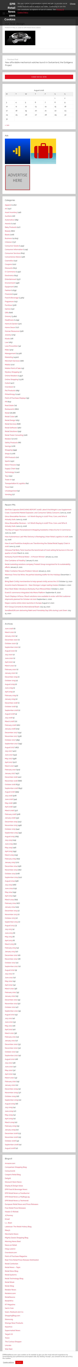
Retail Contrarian (11, 1264)
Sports (7, 461)
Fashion (8, 290)
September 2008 (11, 1145)
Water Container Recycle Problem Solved (21, 571)
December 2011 (11, 1000)
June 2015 (9, 844)
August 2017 (10, 747)
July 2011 (8, 1018)
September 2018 (11, 710)
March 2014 (9, 900)
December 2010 (11, 1044)
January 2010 (10, 1085)
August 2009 (10, 1104)
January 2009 (10, 1130)
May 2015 (8, 848)
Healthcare (9, 320)
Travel (7, 487)
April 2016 (8, 807)
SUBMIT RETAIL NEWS (39, 77)
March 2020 (9, 666)
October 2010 (10, 1052)
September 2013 (11, 922)
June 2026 (9, 629)
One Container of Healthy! (15, 560)
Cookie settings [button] (8, 1362)
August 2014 (10, 881)
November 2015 (11, 825)
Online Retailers (11, 376)
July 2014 (8, 885)
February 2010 (10, 1081)
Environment (10, 283)
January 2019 (10, 699)
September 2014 (11, 877)
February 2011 (10, 1037)
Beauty (7, 231)
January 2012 (10, 996)
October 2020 (10, 643)
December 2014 (11, 866)
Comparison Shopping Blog (16, 1167)
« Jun (7, 125)
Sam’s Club (9, 1308)
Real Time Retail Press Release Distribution (22, 1260)
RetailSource (10, 1297)
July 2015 (8, 840)
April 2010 (8, 1074)
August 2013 (10, 925)
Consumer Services (12, 253)
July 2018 (8, 718)
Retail (7, 413)
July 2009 (8, 1107)
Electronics (9, 275)
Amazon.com (10, 1163)
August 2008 (10, 1148)
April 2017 (8, 762)
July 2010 (8, 1063)
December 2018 (11, 703)
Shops (7, 454)
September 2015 (11, 833)
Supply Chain (10, 469)
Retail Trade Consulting (14, 435)
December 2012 (11, 955)
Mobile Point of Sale (13, 368)
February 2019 (10, 695)
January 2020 (10, 673)
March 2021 (9, 632)
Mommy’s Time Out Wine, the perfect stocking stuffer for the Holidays (32, 575)
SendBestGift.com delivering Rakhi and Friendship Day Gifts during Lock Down (36, 610)
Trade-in (8, 480)
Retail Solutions (11, 431)
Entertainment (10, 279)
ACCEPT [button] (19, 1362)
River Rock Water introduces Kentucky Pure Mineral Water (28, 589)
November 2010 (11, 1048)
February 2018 (10, 725)
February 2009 (10, 1126)
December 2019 (11, 677)
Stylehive (8, 1327)
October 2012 (10, 963)
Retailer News (10, 1290)
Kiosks (7, 339)
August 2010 (10, 1059)
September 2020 (11, 647)
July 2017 (8, 751)
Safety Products (11, 443)
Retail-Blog (9, 1286)
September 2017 (11, 744)
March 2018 (9, 721)
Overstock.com (11, 1252)
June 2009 (9, 1111)
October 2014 (10, 874)
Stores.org (9, 1319)
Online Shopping (11, 379)
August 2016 (10, 792)
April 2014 (8, 896)
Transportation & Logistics (15, 483)
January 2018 (10, 729)
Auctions (8, 216)
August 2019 (10, 684)
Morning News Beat (13, 1241)
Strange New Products (14, 1323)
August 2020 (10, 651)
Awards (8, 224)
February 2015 (10, 859)
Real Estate (9, 405)
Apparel (8, 205)
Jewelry (8, 335)
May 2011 (8, 1026)
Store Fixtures (10, 465)
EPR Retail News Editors (32, 27)
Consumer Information (14, 249)
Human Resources (12, 331)
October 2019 (10, 680)
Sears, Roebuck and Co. (14, 1312)
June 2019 (9, 688)
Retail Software (11, 428)
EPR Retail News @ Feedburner (17, 1193)
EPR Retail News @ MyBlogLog (17, 1197)
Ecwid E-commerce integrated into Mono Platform (25, 592)
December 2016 (11, 777)
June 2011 (8, 1022)
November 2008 (11, 1137)
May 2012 (8, 981)
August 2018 (10, 714)
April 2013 (8, 940)
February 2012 (10, 992)
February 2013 (10, 948)
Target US (9, 1334)
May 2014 (8, 892)
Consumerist (10, 1171)
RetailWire (9, 1301)
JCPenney (9, 1215)
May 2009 (9, 1115)
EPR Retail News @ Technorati (17, 1201)
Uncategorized (11, 491)
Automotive (9, 220)
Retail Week (9, 1282)
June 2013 (9, 933)
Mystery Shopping (12, 372)
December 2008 (11, 1133)
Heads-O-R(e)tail (11, 1212)
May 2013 (8, 937)
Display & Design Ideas (14, 1186)
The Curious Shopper (13, 1342)
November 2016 (11, 781)
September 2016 (11, 788)
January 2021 (10, 636)
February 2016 (10, 814)
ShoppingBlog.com (12, 1316)
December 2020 (11, 640)
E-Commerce (10, 272)
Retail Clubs (9, 416)
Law (6, 342)
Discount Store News (13, 1182)
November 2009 (11, 1093)
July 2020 (8, 655)
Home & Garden (11, 324)
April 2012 (8, 985)
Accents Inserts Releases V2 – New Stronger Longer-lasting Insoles (31, 585)
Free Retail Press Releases (15, 1208)
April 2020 (9, 662)
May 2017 (8, 759)
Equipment (9, 287)
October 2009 (10, 1096)
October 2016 (10, 784)
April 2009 (9, 1119)
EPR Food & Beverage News (16, 1189)
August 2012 (10, 970)
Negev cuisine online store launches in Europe (23, 603)
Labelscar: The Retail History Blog (18, 1227)
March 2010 (9, 1078)
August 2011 (9, 1015)
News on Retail (11, 1245)
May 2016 (8, 803)
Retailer (8, 439)
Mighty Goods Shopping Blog (16, 1238)
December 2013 (11, 911)
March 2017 (9, 766)
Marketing (9, 357)
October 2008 (10, 1141)
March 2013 (9, 944)
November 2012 (11, 959)
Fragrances (9, 301)
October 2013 (10, 918)
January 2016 (10, 818)
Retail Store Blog (11, 1271)
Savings (8, 446)
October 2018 (10, 706)
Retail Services (10, 424)
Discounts (9, 268)
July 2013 (8, 929)
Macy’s (7, 1230)
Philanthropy (10, 394)
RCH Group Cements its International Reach (22, 607)
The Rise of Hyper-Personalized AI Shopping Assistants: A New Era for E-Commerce (38, 530)
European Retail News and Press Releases (21, 1204)
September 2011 (11, 1011)
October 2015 (10, 829)
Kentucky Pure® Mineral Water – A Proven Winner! (25, 557)
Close (72, 4)
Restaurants (9, 409)
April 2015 (8, 851)
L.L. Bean (8, 1223)
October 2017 (10, 740)
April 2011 (8, 1029)
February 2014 (10, 903)
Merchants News (11, 1234)
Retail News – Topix (12, 1267)
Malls (7, 350)
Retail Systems (11, 1275)
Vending (8, 494)
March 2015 (9, 855)
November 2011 (11, 1004)
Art (6, 209)
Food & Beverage (12, 298)
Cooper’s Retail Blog (13, 1175)
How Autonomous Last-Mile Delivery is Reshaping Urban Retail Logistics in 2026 (36, 537)
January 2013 (10, 951)
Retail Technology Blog (14, 1278)
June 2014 (9, 888)
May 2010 (8, 1070)
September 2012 (11, 966)
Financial (8, 294)
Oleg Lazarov (10, 1249)
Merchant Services (12, 361)
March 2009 (9, 1122)
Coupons (8, 264)
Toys (6, 476)
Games (7, 309)
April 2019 (8, 692)
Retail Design (10, 420)
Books (7, 235)
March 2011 (9, 1033)
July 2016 (8, 796)
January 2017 (10, 773)
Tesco (7, 1338)
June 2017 (9, 755)
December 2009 (11, 1089)
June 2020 (9, 658)
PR (6, 402)
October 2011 (10, 1007)
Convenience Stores (13, 257)
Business (8, 238)
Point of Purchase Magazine (16, 1256)
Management (10, 353)
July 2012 (8, 974)
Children (8, 242)
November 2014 (11, 870)
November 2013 (11, 914)
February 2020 (10, 669)
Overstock (9, 387)
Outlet (7, 383)
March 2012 (9, 989)
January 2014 (10, 907)
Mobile (7, 365)
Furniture (8, 305)
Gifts (7, 313)
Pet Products (10, 390)
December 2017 (11, 733)
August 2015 (10, 836)
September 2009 (11, 1100)
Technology (9, 472)
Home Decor (10, 327)
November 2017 (11, 736)
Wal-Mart (8, 1349)
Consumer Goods (12, 246)
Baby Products (10, 227)
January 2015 (10, 862)
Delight (8, 1178)
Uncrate (8, 1345)
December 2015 (11, 822)
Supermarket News (12, 1330)
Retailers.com (10, 1293)
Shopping (8, 450)
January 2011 (10, 1041)
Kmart (7, 1219)
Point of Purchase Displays (15, 398)
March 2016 (9, 810)
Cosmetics (9, 261)
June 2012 (9, 978)
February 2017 (10, 770)
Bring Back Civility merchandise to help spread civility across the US (32, 581)
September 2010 (11, 1055)
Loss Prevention (11, 346)
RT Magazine (10, 1304)
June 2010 (9, 1067)
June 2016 (9, 799)
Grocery (8, 316)
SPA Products (10, 457)
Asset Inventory (11, 212)
